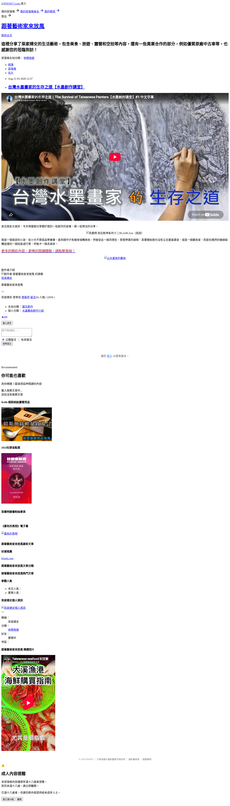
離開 (19, 799)
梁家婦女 (6, 278)
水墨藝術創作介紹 (33, 310)
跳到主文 (6, 35)
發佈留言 (7, 343)
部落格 (12, 68)
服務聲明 (147, 759)
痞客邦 (26, 297)
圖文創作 (27, 306)
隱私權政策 (133, 759)
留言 (33, 297)
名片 (10, 72)
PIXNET (90, 759)
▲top (4, 316)
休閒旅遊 (29, 58)
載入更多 (7, 323)
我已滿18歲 (8, 799)
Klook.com (7, 558)
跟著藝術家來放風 (22, 26)
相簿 (10, 64)
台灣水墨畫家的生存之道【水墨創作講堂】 (46, 87)
